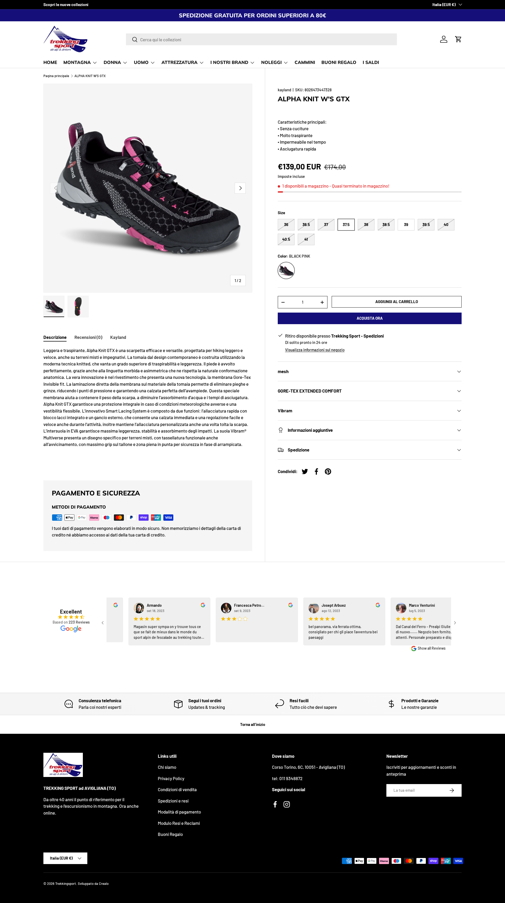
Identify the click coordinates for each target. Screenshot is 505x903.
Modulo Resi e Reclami (179, 823)
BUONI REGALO (338, 62)
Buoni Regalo (170, 834)
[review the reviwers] (112, 606)
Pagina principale (56, 76)
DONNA (112, 62)
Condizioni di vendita (177, 789)
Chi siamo (167, 767)
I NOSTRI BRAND (229, 62)
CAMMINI (305, 62)
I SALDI (371, 62)
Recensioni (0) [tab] (88, 337)
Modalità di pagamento (179, 811)
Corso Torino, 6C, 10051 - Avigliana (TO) (308, 767)
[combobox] (261, 39)
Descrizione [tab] (55, 337)
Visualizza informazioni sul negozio (315, 349)
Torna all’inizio (252, 724)
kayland (284, 89)
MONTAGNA (77, 62)
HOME (50, 62)
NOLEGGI (271, 62)
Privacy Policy (171, 778)
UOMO (141, 62)
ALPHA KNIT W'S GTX (90, 76)
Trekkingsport (65, 883)
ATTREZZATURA (179, 62)
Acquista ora (370, 318)
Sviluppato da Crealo (93, 883)
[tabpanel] (147, 407)
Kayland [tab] (118, 337)
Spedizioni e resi (173, 800)
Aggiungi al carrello (396, 301)
